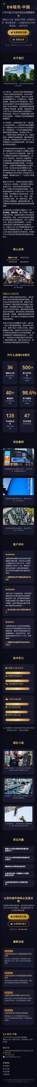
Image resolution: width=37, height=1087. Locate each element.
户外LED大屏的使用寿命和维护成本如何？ (17, 858)
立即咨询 (6, 1074)
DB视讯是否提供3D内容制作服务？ (16, 883)
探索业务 (20, 39)
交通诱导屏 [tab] (12, 262)
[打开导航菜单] (4, 4)
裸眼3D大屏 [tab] (12, 257)
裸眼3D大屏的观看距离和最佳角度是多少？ (17, 850)
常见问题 (6, 1071)
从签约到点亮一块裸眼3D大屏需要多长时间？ (17, 874)
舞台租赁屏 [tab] (24, 262)
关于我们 (6, 1066)
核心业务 (6, 1069)
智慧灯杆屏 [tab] (24, 257)
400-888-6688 (22, 929)
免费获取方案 (20, 32)
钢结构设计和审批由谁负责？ (15, 866)
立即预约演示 (19, 923)
